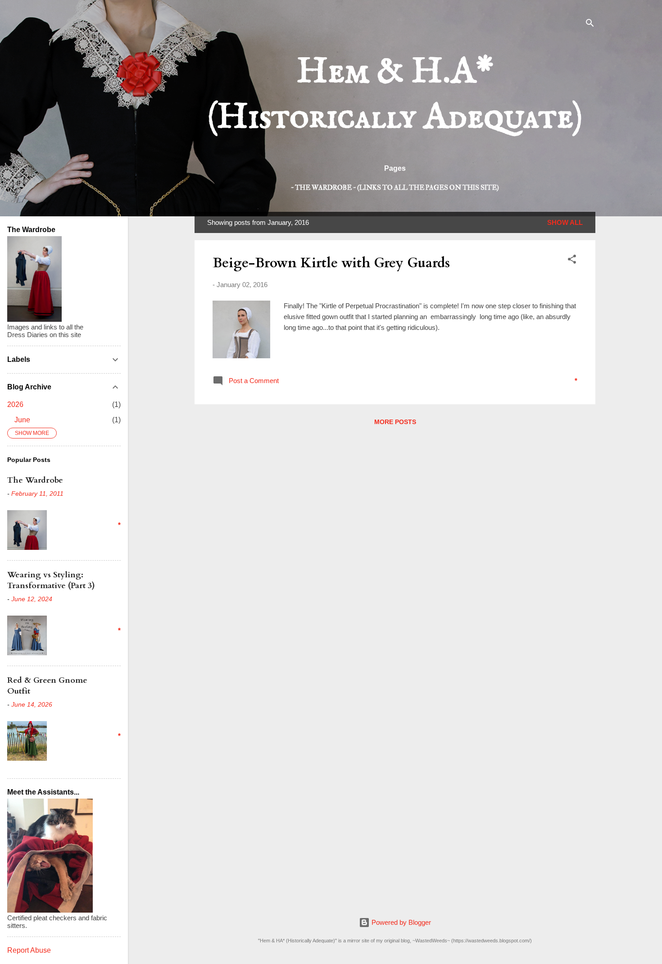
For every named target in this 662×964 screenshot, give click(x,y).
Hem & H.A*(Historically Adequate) (395, 95)
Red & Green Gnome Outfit (47, 686)
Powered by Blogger (400, 922)
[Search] (590, 24)
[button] (572, 261)
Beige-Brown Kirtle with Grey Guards (331, 263)
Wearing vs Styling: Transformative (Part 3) (51, 580)
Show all (565, 222)
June (22, 420)
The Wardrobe (35, 480)
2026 (15, 404)
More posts (395, 421)
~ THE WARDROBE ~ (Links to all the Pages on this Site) (395, 187)
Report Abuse (29, 950)
